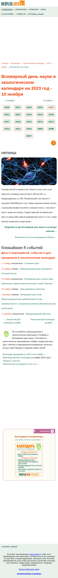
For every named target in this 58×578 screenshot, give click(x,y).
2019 (40, 114)
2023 (49, 63)
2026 (7, 107)
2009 (40, 128)
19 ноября (5, 279)
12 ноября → (48, 100)
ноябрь (4, 67)
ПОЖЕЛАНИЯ (21, 9)
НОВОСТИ (21, 14)
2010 (29, 128)
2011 (18, 128)
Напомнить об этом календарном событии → (36, 237)
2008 (51, 128)
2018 (51, 114)
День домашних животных (32, 289)
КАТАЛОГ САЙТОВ (10, 547)
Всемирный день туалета (35, 279)
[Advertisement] (29, 40)
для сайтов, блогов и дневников (29, 440)
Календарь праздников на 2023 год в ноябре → (24, 354)
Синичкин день (31, 263)
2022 (7, 114)
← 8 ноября (9, 100)
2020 (29, 114)
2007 (29, 136)
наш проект (35, 554)
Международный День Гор (38, 314)
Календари (15, 63)
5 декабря (5, 294)
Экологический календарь (33, 63)
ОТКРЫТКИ (34, 9)
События (4, 63)
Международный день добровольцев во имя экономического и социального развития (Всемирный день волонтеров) (28, 303)
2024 (40, 107)
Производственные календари (17, 357)
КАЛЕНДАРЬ (7, 9)
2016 (18, 121)
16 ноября (5, 269)
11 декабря (6, 314)
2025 (29, 107)
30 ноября (5, 289)
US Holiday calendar (36, 14)
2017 (7, 121)
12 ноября (5, 263)
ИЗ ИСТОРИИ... (8, 14)
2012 (7, 128)
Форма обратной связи (29, 569)
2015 (29, 121)
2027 (18, 107)
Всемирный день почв (31, 294)
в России (16, 361)
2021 (18, 114)
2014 (40, 121)
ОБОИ (43, 9)
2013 (51, 121)
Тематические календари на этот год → (21, 364)
